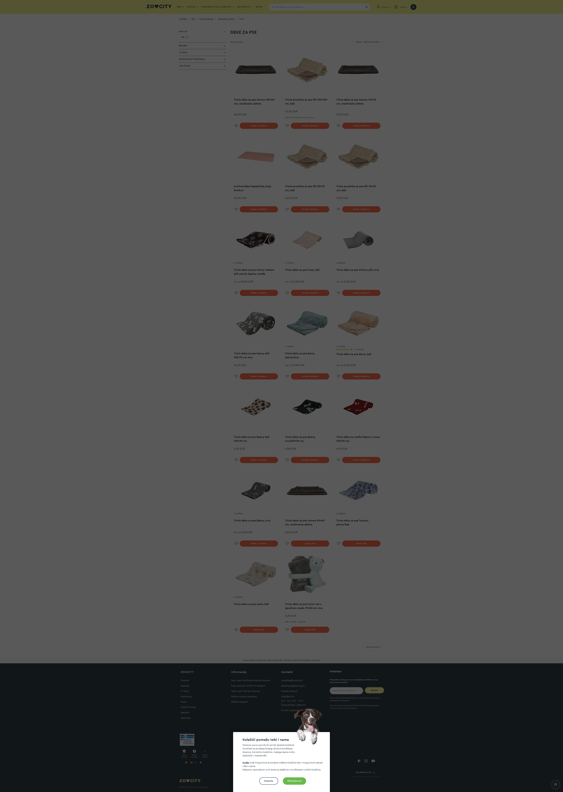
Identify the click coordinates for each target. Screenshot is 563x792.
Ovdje (246, 763)
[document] (282, 763)
